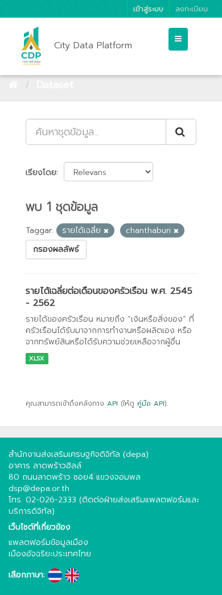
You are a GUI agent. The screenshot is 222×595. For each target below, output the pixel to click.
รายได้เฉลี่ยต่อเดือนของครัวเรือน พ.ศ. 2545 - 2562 (109, 297)
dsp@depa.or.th (39, 488)
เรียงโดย (41, 172)
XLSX (36, 358)
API (112, 403)
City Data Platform (93, 45)
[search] (181, 132)
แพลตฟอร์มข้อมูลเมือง (48, 542)
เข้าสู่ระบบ (148, 8)
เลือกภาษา (26, 575)
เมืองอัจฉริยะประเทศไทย (50, 554)
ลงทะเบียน (191, 8)
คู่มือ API (151, 403)
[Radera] (106, 231)
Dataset (54, 85)
